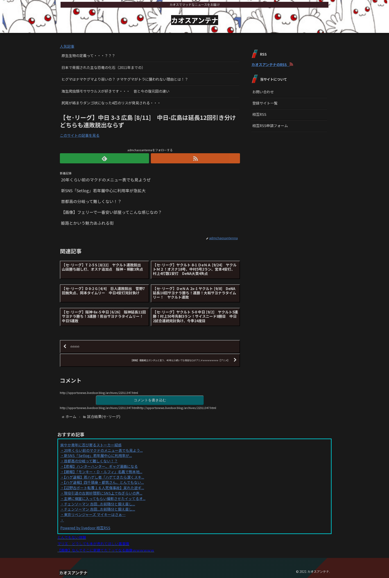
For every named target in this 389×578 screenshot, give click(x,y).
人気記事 (67, 46)
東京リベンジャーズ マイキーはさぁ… (95, 514)
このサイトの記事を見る (80, 135)
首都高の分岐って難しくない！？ (91, 461)
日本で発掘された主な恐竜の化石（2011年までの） (103, 67)
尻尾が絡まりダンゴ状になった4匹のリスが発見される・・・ (111, 102)
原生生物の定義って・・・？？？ (88, 55)
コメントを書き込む (150, 400)
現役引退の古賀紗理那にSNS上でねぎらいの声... (103, 493)
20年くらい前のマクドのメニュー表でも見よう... (103, 450)
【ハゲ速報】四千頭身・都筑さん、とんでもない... (104, 482)
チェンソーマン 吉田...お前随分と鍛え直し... (99, 504)
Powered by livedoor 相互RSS (85, 527)
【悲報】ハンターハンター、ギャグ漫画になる (101, 466)
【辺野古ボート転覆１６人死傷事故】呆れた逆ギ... (104, 487)
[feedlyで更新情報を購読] (104, 158)
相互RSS (259, 114)
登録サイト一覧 (265, 103)
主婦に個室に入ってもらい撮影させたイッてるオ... (104, 498)
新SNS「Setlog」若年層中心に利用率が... (98, 455)
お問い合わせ (263, 91)
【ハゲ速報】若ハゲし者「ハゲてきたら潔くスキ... (104, 477)
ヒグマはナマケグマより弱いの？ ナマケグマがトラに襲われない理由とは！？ (124, 79)
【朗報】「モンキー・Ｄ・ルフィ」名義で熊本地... (103, 471)
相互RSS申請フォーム (270, 125)
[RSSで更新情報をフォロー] (195, 158)
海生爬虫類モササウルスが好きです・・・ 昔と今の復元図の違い (115, 91)
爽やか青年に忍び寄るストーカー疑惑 (91, 445)
